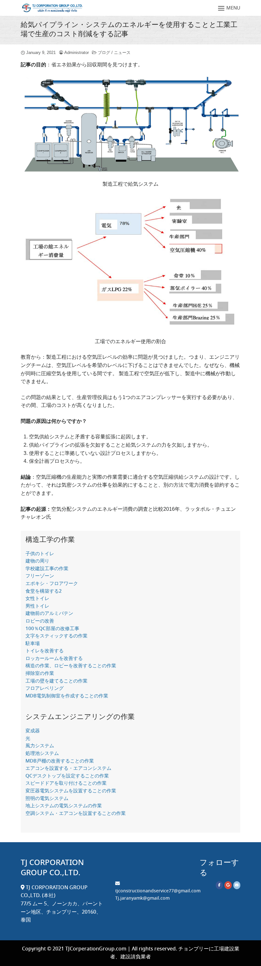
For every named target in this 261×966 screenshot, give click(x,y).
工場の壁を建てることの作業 (56, 681)
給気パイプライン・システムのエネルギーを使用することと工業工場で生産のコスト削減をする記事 (129, 29)
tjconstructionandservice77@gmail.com (158, 891)
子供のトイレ (39, 553)
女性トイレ (37, 598)
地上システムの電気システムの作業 (63, 806)
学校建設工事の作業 (46, 568)
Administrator (76, 52)
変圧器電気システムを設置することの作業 (70, 791)
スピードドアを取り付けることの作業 (66, 783)
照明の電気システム (46, 798)
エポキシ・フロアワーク (51, 583)
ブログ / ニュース (114, 52)
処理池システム (42, 753)
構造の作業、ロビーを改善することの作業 (70, 666)
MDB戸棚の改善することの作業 (59, 761)
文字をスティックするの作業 (56, 636)
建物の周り (37, 561)
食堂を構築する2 (43, 591)
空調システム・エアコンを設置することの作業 (75, 813)
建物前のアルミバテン (49, 613)
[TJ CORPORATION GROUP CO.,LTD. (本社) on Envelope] (236, 885)
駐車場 (32, 643)
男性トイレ (37, 606)
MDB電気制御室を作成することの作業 (66, 696)
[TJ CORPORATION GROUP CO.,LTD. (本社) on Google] (227, 885)
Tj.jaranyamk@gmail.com (142, 898)
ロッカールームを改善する (54, 658)
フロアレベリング (44, 688)
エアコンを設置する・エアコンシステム (68, 768)
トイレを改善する (44, 651)
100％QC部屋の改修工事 (52, 628)
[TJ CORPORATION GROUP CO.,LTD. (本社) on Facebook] (219, 885)
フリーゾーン (39, 576)
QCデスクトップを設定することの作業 (67, 776)
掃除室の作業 (39, 673)
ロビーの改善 (39, 621)
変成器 (32, 731)
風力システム (39, 746)
